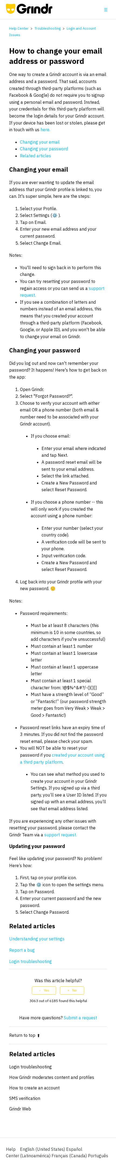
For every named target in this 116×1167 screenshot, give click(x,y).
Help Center (19, 28)
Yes (46, 990)
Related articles (35, 155)
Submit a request (80, 1017)
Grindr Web (20, 1108)
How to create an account (34, 1087)
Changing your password (44, 148)
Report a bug (22, 950)
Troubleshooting (48, 28)
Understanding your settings (36, 938)
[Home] (29, 12)
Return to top (22, 1035)
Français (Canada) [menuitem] (70, 1155)
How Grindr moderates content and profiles (51, 1077)
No (74, 990)
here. (45, 129)
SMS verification (24, 1098)
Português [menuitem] (98, 1155)
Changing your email (40, 142)
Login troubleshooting (31, 961)
